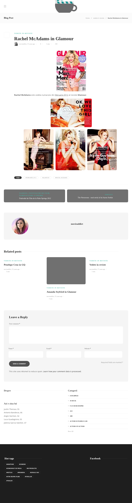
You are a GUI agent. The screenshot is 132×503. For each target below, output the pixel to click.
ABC (71, 416)
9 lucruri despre (77, 406)
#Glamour (45, 178)
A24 (71, 411)
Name (11, 349)
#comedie (22, 464)
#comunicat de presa (14, 468)
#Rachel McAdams (61, 178)
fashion (23, 193)
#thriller (28, 476)
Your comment (14, 324)
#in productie (32, 468)
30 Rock (73, 401)
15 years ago (31, 44)
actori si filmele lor (78, 421)
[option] (23, 264)
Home (88, 18)
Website (87, 349)
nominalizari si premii (31, 195)
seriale (109, 194)
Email (48, 349)
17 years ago (101, 269)
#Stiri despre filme (13, 476)
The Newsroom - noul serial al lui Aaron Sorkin (95, 198)
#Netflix (9, 472)
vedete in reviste (98, 18)
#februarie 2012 (31, 178)
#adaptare (10, 464)
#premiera (21, 472)
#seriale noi (34, 472)
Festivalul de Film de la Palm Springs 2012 (35, 198)
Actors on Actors (77, 426)
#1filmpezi (74, 396)
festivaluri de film (39, 193)
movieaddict (23, 44)
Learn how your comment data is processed (62, 371)
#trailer (9, 481)
